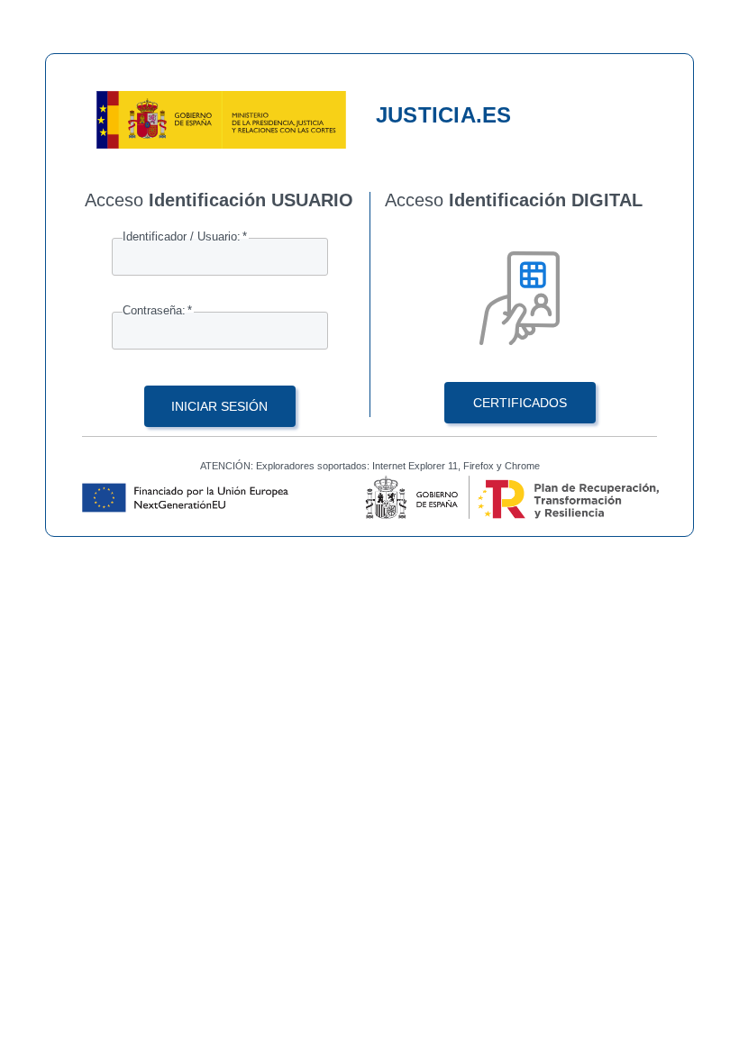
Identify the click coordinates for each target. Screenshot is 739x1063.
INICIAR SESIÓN (219, 406)
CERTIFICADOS (520, 402)
